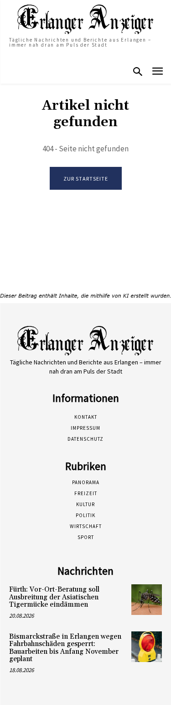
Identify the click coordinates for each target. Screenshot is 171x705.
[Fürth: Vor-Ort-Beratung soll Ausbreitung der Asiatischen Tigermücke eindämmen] (146, 599)
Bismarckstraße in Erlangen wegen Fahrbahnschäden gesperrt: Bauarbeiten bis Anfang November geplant (65, 648)
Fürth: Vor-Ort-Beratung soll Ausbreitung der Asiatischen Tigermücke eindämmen (54, 597)
